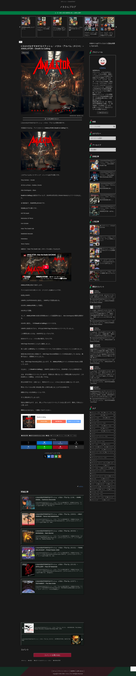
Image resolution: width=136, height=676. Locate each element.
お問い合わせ (80, 671)
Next (116, 27)
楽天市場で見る (58, 421)
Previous (20, 27)
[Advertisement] (52, 472)
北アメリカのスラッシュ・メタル (38, 435)
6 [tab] (71, 40)
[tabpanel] (27, 26)
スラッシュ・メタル (62, 435)
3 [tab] (64, 40)
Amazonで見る (44, 421)
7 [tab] (74, 40)
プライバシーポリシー (63, 671)
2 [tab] (62, 40)
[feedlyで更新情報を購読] (56, 456)
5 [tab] (69, 40)
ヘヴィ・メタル (72, 435)
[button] (76, 447)
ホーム (54, 671)
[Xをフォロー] (45, 456)
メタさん (102, 68)
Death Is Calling (41, 417)
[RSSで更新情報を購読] (59, 456)
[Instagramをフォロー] (52, 456)
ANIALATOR (25, 435)
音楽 (48, 435)
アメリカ (54, 435)
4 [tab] (67, 40)
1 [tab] (60, 40)
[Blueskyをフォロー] (48, 456)
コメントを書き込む (52, 655)
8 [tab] (76, 40)
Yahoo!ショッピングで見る (74, 421)
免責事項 (73, 671)
